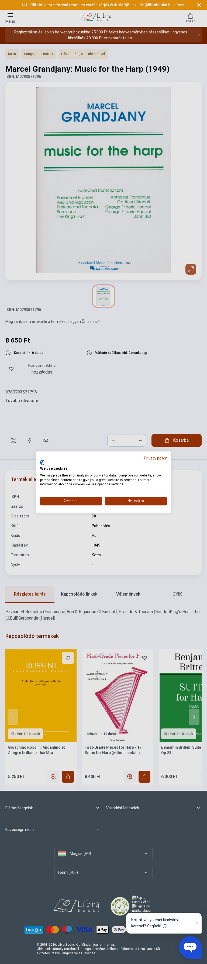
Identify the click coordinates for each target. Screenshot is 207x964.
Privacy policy (155, 458)
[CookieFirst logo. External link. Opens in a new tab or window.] (42, 462)
